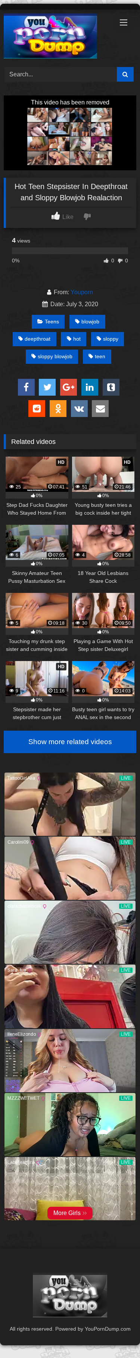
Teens (52, 322)
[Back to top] (117, 1335)
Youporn (82, 292)
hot (77, 339)
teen (100, 356)
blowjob (90, 322)
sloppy (110, 339)
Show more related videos (70, 742)
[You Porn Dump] (57, 37)
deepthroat (37, 339)
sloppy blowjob (55, 356)
